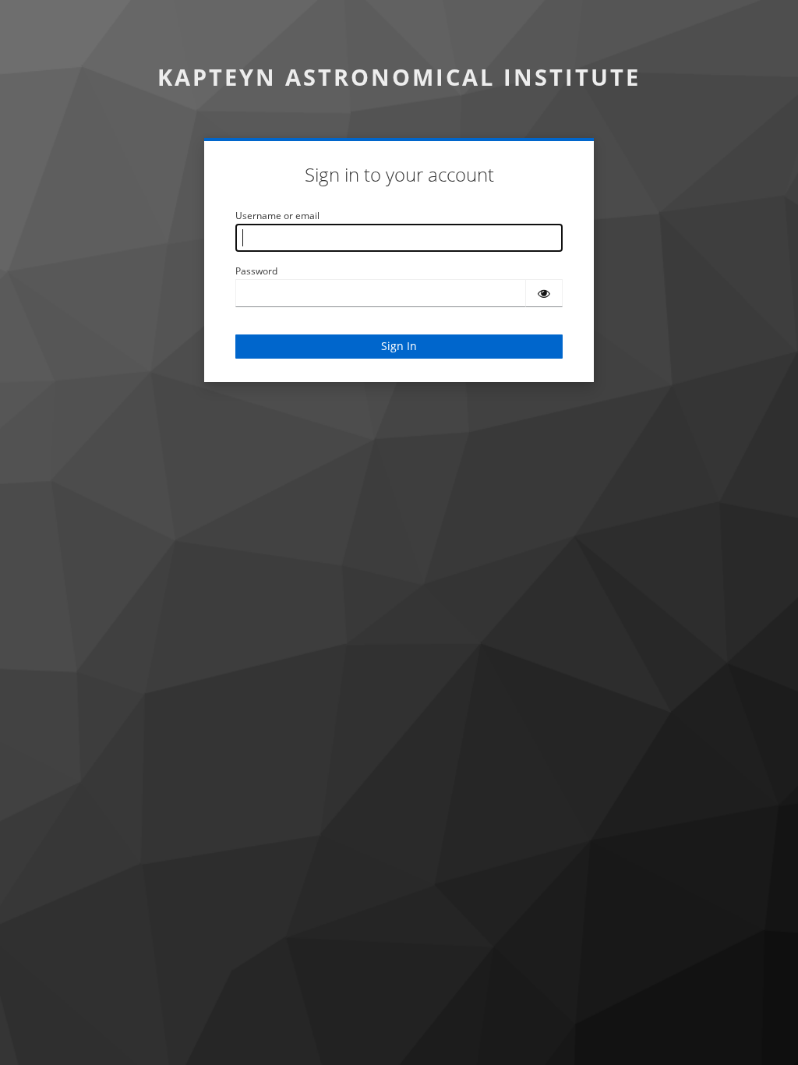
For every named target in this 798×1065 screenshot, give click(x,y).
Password (256, 271)
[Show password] (544, 293)
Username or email (277, 215)
